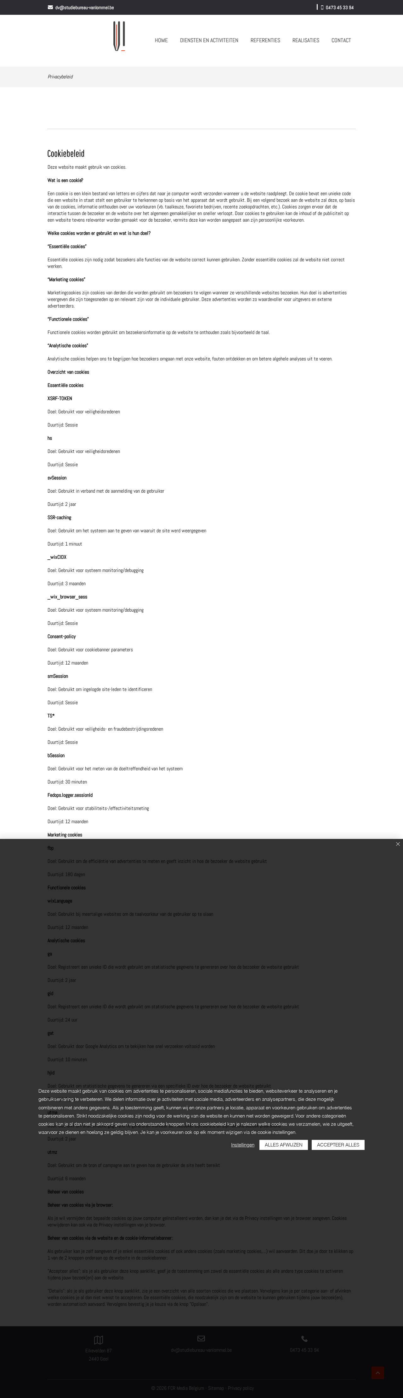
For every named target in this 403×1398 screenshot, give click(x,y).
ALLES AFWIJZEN (284, 1145)
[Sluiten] (398, 844)
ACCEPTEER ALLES (338, 1145)
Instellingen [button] (242, 1145)
